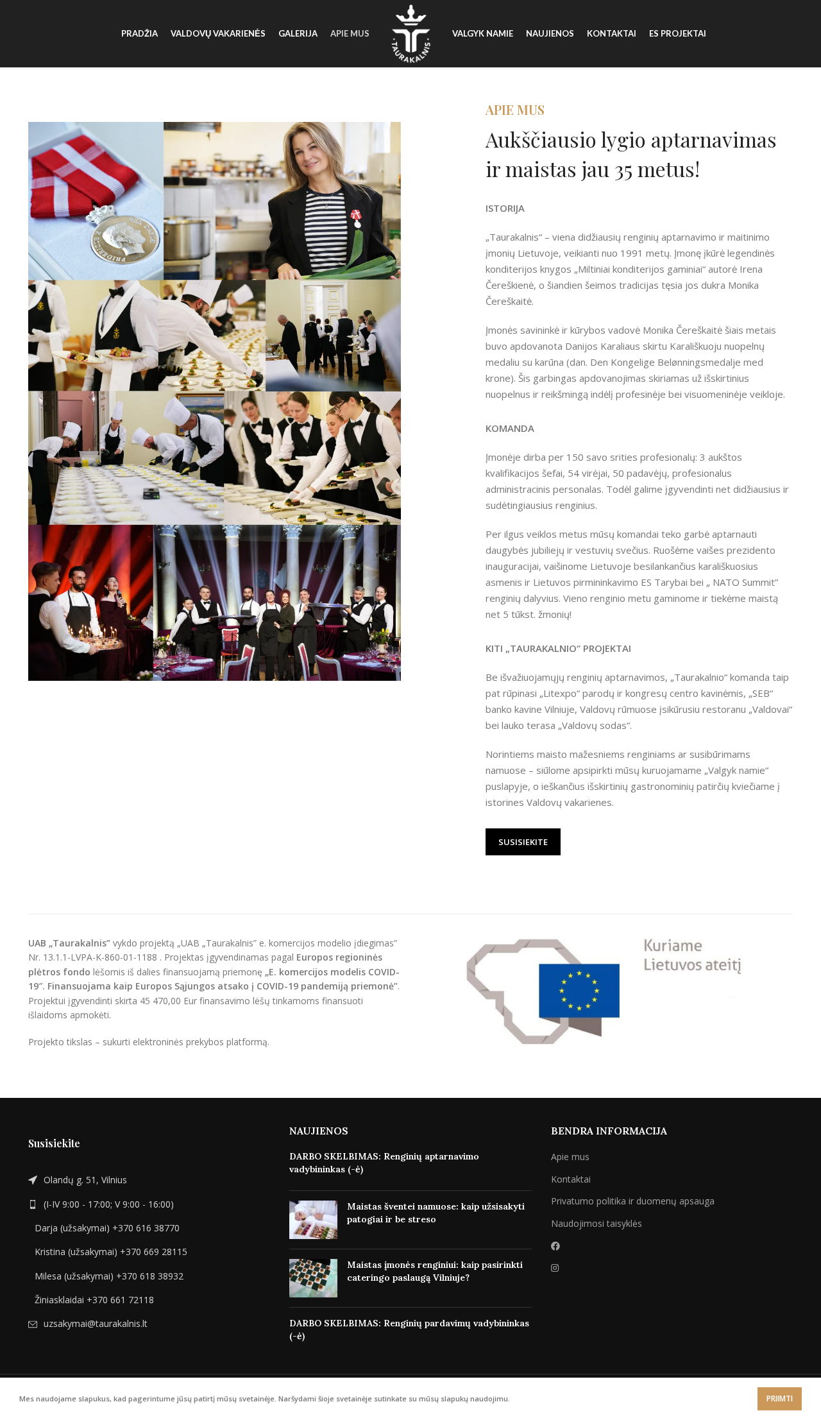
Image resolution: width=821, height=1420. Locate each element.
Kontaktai (571, 1179)
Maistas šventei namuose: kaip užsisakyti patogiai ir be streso (436, 1213)
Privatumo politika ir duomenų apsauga (633, 1201)
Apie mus (570, 1157)
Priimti (779, 1398)
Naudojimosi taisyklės (596, 1223)
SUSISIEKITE (523, 842)
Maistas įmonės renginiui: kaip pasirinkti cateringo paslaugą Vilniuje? (435, 1271)
